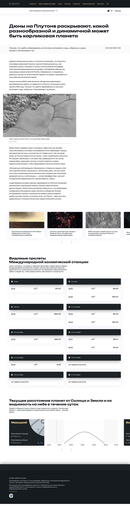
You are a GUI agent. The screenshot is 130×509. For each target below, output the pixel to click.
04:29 (71, 322)
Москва (118, 11)
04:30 (71, 347)
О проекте (13, 491)
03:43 (13, 339)
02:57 (71, 339)
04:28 (71, 297)
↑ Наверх (121, 503)
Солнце (67, 3)
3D (108, 3)
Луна (60, 3)
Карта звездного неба (47, 3)
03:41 (13, 288)
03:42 (13, 314)
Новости (33, 3)
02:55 (71, 288)
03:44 (13, 364)
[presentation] (61, 242)
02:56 (71, 314)
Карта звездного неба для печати (42, 10)
